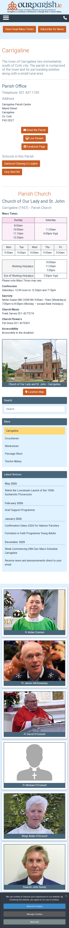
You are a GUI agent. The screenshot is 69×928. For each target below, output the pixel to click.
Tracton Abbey (13, 461)
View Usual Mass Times (19, 29)
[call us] (65, 18)
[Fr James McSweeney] (34, 661)
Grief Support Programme (20, 510)
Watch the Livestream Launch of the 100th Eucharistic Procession (29, 492)
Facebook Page (35, 146)
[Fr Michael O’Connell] (34, 763)
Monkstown (12, 446)
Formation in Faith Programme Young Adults (30, 533)
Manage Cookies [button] (34, 914)
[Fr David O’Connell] (34, 712)
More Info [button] (34, 921)
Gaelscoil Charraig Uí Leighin (21, 163)
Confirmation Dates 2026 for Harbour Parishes (32, 525)
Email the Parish (36, 130)
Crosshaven (12, 438)
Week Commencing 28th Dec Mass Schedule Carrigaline (31, 550)
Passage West (13, 453)
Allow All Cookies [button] (35, 906)
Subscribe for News (52, 29)
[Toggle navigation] (6, 17)
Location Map (35, 391)
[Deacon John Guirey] (34, 864)
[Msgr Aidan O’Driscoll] (34, 814)
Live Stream (36, 138)
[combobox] (34, 409)
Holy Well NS (12, 171)
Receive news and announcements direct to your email (33, 562)
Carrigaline (12, 430)
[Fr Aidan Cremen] (34, 610)
